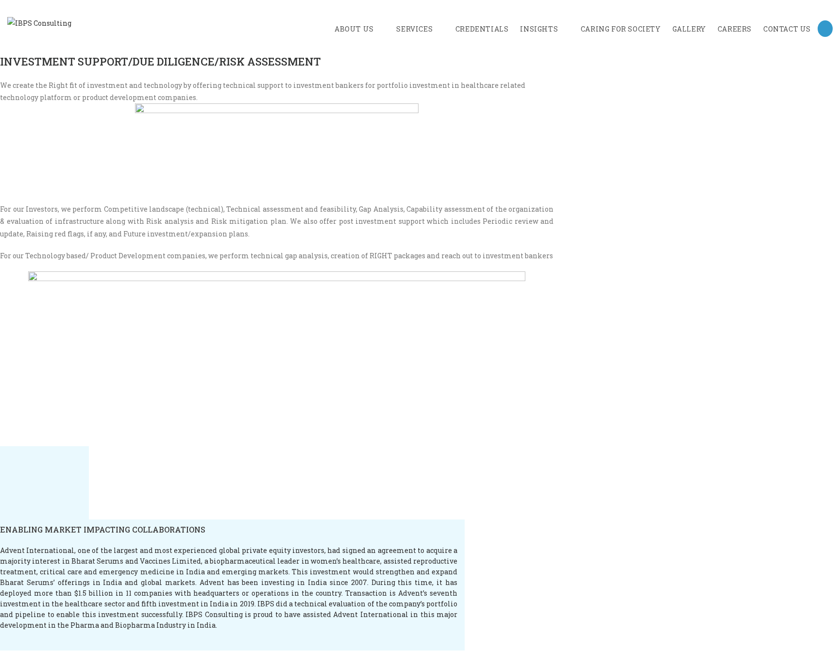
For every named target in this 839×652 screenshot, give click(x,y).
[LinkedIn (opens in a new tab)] (825, 28)
